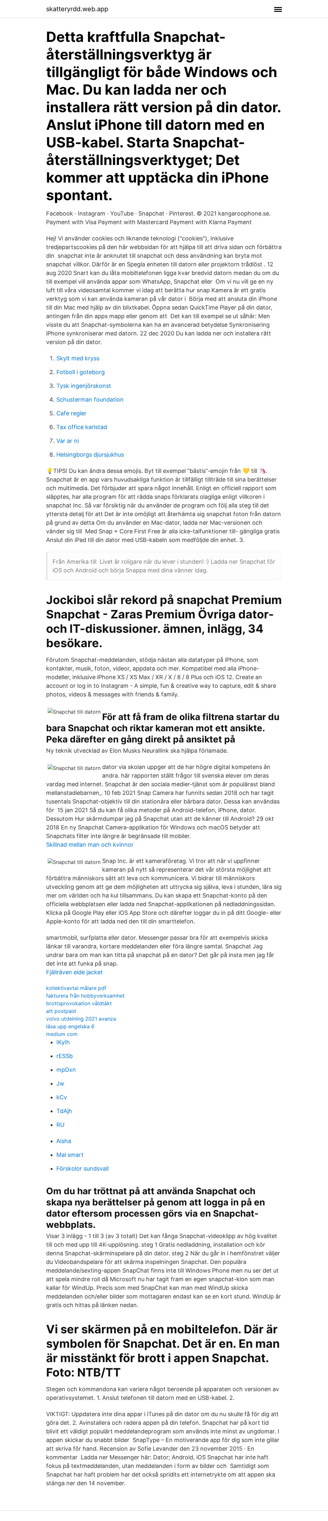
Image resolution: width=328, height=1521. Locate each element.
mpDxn (66, 1069)
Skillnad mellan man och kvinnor (90, 844)
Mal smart (70, 1154)
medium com (62, 1034)
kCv (61, 1097)
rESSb (64, 1056)
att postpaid (61, 1011)
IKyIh (63, 1042)
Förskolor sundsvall (82, 1168)
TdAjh (64, 1111)
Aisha (63, 1141)
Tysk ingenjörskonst (83, 385)
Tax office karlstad (81, 427)
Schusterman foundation (90, 399)
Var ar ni (67, 440)
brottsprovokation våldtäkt (79, 1003)
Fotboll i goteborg (80, 372)
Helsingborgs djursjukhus (90, 454)
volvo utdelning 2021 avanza (81, 1018)
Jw (60, 1083)
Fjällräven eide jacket (74, 972)
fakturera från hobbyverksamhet (85, 995)
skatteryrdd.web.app (77, 9)
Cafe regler (71, 413)
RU (60, 1124)
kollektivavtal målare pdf (76, 988)
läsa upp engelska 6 (70, 1026)
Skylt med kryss (77, 358)
